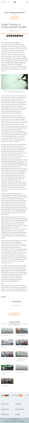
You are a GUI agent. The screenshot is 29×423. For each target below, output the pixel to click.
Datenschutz (7, 421)
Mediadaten (5, 409)
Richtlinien (14, 421)
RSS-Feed (16, 414)
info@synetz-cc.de (17, 305)
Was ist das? (5, 404)
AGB (18, 421)
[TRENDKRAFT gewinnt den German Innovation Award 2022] (20, 395)
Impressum (22, 421)
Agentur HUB (20, 409)
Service (5, 39)
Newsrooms (5, 414)
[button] (7, 36)
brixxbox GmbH (20, 372)
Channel (18, 404)
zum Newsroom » (14, 314)
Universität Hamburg (21, 335)
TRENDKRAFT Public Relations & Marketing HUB (14, 2)
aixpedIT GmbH (5, 385)
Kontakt (18, 414)
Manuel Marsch (5, 335)
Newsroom (14, 17)
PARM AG (4, 347)
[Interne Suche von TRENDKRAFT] (8, 2)
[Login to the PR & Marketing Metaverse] (27, 2)
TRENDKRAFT (16, 419)
